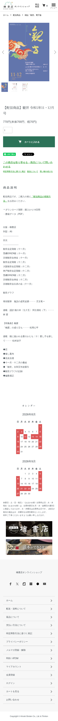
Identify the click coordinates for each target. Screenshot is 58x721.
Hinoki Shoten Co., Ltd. (30, 716)
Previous (3, 52)
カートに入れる (32, 141)
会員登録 (10, 674)
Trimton (45, 716)
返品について (32, 171)
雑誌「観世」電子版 (33, 15)
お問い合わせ (12, 699)
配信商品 (16, 15)
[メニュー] (53, 5)
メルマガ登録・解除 (16, 649)
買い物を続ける (46, 171)
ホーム (6, 15)
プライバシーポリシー (17, 641)
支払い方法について (16, 624)
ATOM (15, 658)
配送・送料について (16, 608)
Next (54, 52)
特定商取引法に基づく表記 (14, 171)
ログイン (10, 682)
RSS (8, 658)
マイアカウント (13, 666)
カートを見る (12, 691)
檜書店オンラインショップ (29, 572)
